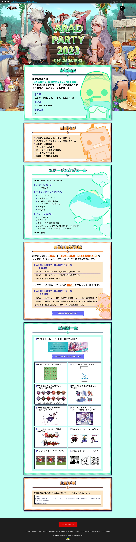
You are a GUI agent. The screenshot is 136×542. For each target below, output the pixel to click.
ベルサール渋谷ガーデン (44, 106)
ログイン (117, 1)
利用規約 (34, 531)
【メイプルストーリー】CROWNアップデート (24, 2)
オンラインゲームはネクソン (68, 533)
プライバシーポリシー (42, 531)
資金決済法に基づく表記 (67, 531)
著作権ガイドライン (79, 531)
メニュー (128, 1)
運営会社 (28, 531)
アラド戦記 (11, 8)
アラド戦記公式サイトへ (68, 524)
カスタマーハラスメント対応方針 (92, 531)
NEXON (5, 1)
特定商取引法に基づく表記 (55, 531)
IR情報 (103, 531)
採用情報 (108, 531)
